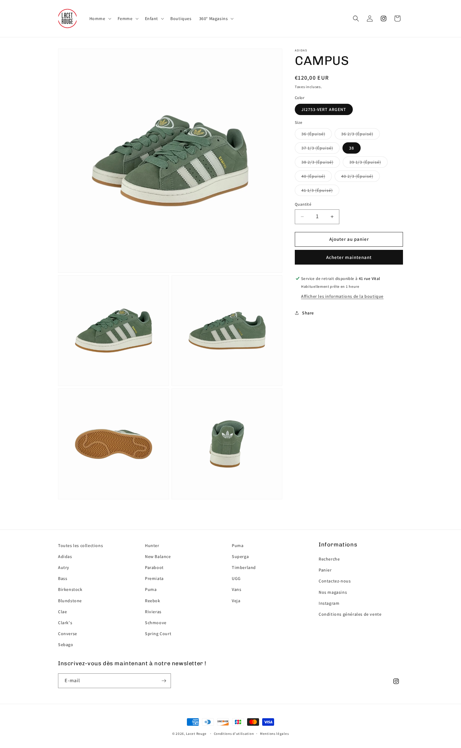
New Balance (158, 556)
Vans (236, 589)
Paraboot (154, 567)
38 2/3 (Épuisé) (317, 162)
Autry (63, 567)
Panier (325, 570)
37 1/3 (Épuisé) (317, 148)
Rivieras (153, 611)
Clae (62, 611)
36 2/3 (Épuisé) (357, 134)
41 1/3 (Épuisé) (317, 190)
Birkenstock (70, 589)
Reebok (152, 600)
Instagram (329, 603)
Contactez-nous (335, 581)
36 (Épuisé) (313, 134)
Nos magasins (333, 592)
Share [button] (308, 313)
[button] (100, 18)
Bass (62, 578)
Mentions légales (274, 733)
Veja (236, 600)
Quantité (303, 204)
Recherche (329, 559)
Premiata (154, 578)
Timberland (244, 567)
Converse (67, 633)
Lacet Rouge (196, 733)
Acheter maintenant (349, 257)
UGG (236, 578)
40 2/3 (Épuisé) (357, 176)
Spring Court (158, 633)
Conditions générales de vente (350, 614)
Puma (150, 589)
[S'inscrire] (164, 680)
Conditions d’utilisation (234, 733)
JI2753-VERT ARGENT (323, 109)
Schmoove (156, 622)
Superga (240, 556)
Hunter (152, 545)
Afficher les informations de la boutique (342, 296)
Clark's (65, 622)
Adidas (65, 556)
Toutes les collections (80, 545)
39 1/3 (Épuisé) (365, 162)
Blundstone (70, 600)
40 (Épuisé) (313, 176)
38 (351, 148)
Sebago (65, 644)
